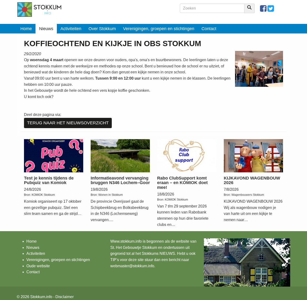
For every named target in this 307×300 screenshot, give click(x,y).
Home (26, 28)
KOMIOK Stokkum (43, 194)
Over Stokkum (102, 28)
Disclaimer (64, 297)
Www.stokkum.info (126, 241)
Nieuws (46, 28)
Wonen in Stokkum (110, 194)
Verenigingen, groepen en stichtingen (158, 28)
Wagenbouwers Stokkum (247, 194)
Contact (208, 28)
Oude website (38, 266)
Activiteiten (70, 28)
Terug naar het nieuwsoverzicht (68, 122)
